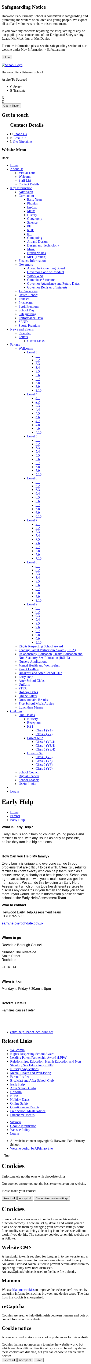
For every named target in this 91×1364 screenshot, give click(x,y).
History (32, 215)
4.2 (38, 402)
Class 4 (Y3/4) (45, 745)
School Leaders (29, 780)
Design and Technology (43, 245)
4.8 (38, 425)
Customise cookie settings (52, 1198)
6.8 (38, 509)
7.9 (38, 554)
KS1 (30, 726)
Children (16, 711)
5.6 (38, 459)
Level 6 (32, 478)
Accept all (25, 1198)
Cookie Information (23, 1126)
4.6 (38, 417)
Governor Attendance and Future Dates (53, 283)
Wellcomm (26, 348)
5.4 (38, 451)
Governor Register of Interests (47, 287)
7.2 (38, 528)
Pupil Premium (29, 306)
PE (29, 226)
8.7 (38, 589)
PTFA (23, 688)
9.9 (38, 638)
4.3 (38, 406)
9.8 (38, 635)
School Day (26, 310)
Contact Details (29, 184)
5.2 (38, 444)
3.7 (38, 379)
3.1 (38, 356)
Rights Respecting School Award (41, 646)
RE (29, 234)
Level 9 (32, 604)
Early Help (26, 677)
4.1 (38, 398)
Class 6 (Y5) (44, 757)
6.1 (38, 482)
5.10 (38, 474)
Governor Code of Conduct (45, 272)
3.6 (38, 375)
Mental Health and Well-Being (39, 665)
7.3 (38, 532)
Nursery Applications (33, 661)
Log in (14, 791)
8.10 (38, 600)
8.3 (38, 574)
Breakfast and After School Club (40, 673)
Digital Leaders (29, 776)
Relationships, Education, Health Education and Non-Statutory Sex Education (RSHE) (51, 656)
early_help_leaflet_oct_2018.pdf (31, 1032)
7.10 (38, 558)
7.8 (38, 551)
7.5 (38, 539)
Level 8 (32, 562)
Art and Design (37, 241)
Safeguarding (27, 314)
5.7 (38, 463)
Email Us (20, 138)
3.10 (38, 390)
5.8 (38, 467)
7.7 (38, 547)
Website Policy (20, 1130)
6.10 (38, 516)
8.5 (38, 581)
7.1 (38, 524)
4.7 (38, 421)
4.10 (38, 432)
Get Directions (22, 141)
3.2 (38, 360)
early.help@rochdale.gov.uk (22, 923)
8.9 (38, 596)
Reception (34, 722)
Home (14, 165)
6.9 (38, 512)
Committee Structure (41, 279)
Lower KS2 (35, 738)
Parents (15, 344)
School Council (29, 772)
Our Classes (27, 715)
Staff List (25, 180)
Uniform (24, 684)
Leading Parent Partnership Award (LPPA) (47, 650)
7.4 (38, 535)
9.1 (38, 608)
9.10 (38, 642)
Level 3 (32, 352)
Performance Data (31, 318)
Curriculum (26, 195)
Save (39, 1360)
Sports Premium (29, 325)
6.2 (38, 486)
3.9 (38, 386)
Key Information (21, 188)
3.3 (38, 364)
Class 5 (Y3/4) (45, 749)
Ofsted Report (28, 295)
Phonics (32, 203)
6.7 (38, 505)
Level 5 (32, 436)
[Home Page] (12, 65)
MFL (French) (36, 257)
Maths (31, 211)
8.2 (38, 570)
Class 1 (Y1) (44, 730)
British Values (36, 253)
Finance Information (32, 260)
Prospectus (26, 302)
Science (32, 222)
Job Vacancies (28, 291)
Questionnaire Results (33, 700)
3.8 (38, 383)
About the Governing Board (46, 268)
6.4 (38, 493)
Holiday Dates (28, 692)
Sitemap (15, 1122)
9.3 (38, 616)
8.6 (38, 585)
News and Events (22, 329)
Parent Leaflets (29, 669)
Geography (34, 218)
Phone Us (20, 134)
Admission (26, 192)
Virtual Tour (27, 173)
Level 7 (32, 520)
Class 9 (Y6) (44, 764)
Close (6, 57)
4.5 (38, 413)
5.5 (38, 455)
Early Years (34, 199)
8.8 (38, 593)
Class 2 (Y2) (44, 734)
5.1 (38, 440)
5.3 (38, 448)
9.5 (38, 623)
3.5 (38, 371)
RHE (30, 230)
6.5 (38, 497)
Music (31, 249)
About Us (16, 169)
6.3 (38, 490)
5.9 (38, 470)
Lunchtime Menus (31, 707)
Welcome (25, 176)
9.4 (38, 619)
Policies (24, 299)
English (32, 207)
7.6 (38, 543)
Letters (23, 337)
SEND (23, 321)
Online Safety (28, 696)
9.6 (38, 627)
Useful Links (35, 341)
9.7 (38, 631)
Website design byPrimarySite (31, 1148)
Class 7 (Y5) (44, 761)
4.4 (38, 409)
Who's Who (35, 276)
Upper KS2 (35, 753)
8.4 (38, 577)
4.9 (38, 428)
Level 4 (32, 394)
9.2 (38, 612)
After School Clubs (31, 680)
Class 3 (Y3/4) (45, 742)
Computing (34, 237)
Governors (26, 264)
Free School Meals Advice (36, 703)
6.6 (38, 501)
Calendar (25, 333)
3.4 (38, 367)
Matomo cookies (23, 1289)
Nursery (32, 719)
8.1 (38, 566)
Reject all (9, 1198)
